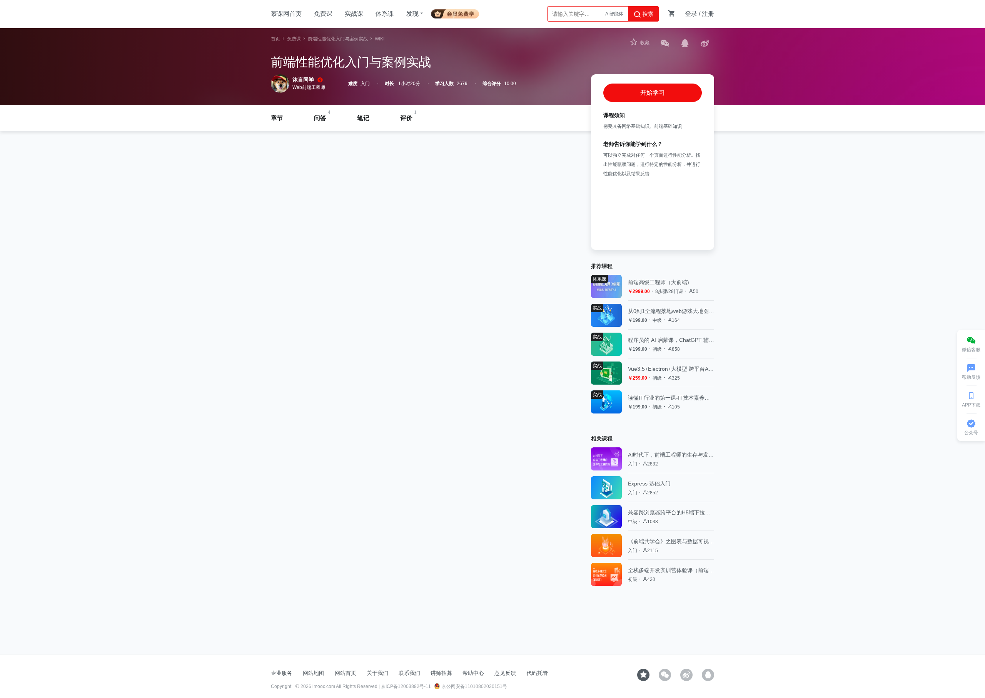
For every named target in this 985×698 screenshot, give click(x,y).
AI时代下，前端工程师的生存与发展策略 (671, 455)
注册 (708, 13)
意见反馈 (505, 673)
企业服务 (281, 673)
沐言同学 (303, 80)
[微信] (665, 675)
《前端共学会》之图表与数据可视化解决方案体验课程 (671, 541)
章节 (277, 118)
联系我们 (409, 673)
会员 (458, 12)
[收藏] (643, 675)
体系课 (385, 13)
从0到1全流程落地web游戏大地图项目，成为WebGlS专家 (671, 311)
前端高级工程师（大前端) (658, 282)
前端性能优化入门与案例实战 (338, 39)
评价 (406, 118)
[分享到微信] (664, 43)
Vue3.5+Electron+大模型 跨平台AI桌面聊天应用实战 (671, 369)
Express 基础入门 (649, 483)
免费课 (323, 13)
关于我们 (377, 673)
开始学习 (652, 92)
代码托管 (537, 673)
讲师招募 (441, 673)
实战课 (354, 13)
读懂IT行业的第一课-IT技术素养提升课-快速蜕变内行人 (671, 398)
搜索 (647, 14)
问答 (320, 118)
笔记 (363, 118)
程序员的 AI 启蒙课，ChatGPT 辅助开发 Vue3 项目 (671, 340)
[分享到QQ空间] (685, 43)
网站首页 (345, 673)
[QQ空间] (708, 675)
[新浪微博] (686, 675)
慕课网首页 (286, 13)
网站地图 (313, 673)
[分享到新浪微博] (705, 43)
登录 (691, 13)
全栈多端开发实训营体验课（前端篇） (671, 570)
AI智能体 (614, 14)
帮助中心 (473, 673)
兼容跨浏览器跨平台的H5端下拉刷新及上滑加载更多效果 (671, 512)
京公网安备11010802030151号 (474, 686)
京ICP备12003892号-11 (406, 686)
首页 (275, 39)
